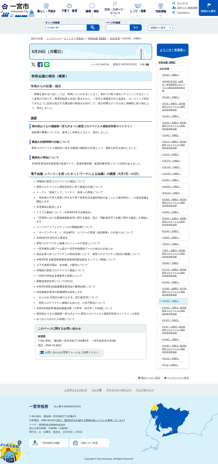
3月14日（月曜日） (171, 97)
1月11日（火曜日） (171, 154)
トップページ (54, 38)
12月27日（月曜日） (171, 161)
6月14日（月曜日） (171, 282)
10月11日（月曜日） (171, 193)
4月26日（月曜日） (171, 339)
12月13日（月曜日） (171, 167)
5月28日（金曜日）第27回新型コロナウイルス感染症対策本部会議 (174, 291)
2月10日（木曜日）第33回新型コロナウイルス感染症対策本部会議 (174, 126)
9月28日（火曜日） (171, 212)
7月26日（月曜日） (171, 237)
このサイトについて (75, 390)
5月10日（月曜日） (171, 320)
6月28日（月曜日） (171, 263)
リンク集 (97, 390)
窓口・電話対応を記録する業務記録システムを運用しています (90, 420)
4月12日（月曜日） (171, 358)
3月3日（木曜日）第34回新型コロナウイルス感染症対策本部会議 (173, 106)
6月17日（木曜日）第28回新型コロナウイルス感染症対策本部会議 (174, 272)
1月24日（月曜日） (171, 135)
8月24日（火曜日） (171, 231)
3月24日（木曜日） (171, 75)
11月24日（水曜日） (171, 174)
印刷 (142, 64)
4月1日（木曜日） (170, 365)
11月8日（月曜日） (171, 180)
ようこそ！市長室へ (74, 38)
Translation (183, 12)
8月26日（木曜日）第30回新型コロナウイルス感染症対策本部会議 (174, 221)
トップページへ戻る (178, 377)
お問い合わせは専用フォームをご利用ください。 (73, 352)
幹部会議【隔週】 (97, 38)
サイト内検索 (52, 22)
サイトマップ (182, 3)
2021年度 (115, 38)
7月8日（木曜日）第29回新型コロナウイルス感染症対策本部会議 (173, 253)
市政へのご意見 (89, 443)
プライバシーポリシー (119, 390)
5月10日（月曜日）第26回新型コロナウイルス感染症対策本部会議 (174, 311)
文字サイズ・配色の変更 (187, 8)
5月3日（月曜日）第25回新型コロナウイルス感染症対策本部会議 (173, 330)
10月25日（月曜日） (171, 186)
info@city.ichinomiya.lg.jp (52, 424)
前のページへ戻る (150, 377)
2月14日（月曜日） (171, 116)
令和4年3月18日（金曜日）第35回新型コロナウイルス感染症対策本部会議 (173, 86)
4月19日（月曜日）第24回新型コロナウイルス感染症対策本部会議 (174, 349)
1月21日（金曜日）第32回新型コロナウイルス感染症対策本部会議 (174, 145)
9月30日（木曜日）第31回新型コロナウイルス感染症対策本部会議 (174, 202)
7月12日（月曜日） (171, 244)
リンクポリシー (145, 390)
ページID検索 (113, 22)
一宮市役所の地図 (50, 443)
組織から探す (158, 27)
